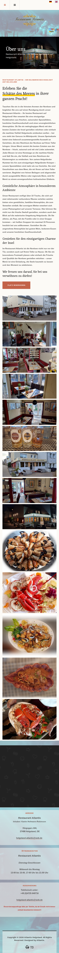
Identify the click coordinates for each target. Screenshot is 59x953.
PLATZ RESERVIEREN (16, 285)
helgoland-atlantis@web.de (29, 838)
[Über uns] (29, 308)
